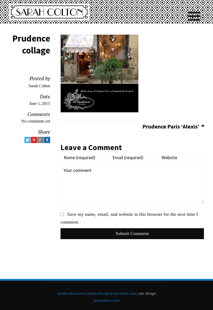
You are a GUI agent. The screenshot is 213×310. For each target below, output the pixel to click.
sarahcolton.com (70, 293)
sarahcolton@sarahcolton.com (111, 293)
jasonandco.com (106, 300)
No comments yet (35, 121)
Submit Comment (132, 233)
